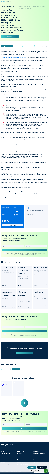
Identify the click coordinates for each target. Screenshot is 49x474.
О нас (2, 451)
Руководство (36, 368)
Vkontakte (35, 462)
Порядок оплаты (21, 456)
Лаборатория (16, 368)
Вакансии (19, 453)
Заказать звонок (39, 1)
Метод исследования (28, 46)
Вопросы (35, 456)
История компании (5, 453)
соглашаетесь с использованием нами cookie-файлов (12, 469)
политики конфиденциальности (29, 254)
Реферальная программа (39, 453)
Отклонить (41, 467)
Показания (17, 46)
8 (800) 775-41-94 (28, 1)
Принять (32, 467)
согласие (23, 253)
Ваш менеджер (6, 368)
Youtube (35, 459)
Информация (4, 459)
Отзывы (3, 462)
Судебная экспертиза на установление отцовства (14, 57)
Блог (2, 456)
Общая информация (7, 46)
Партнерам (36, 451)
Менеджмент (26, 368)
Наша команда (20, 451)
